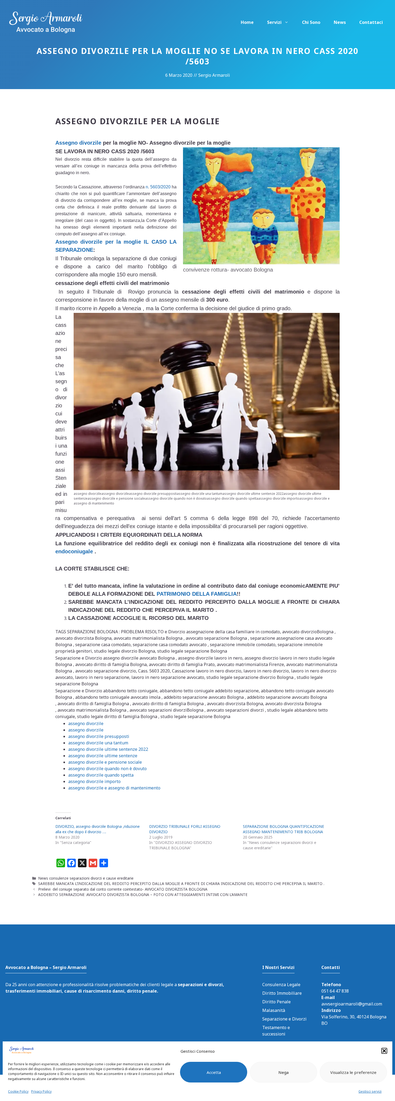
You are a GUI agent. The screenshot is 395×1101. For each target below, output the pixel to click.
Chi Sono (311, 22)
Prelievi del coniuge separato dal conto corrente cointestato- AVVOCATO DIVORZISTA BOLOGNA (122, 889)
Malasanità (273, 1010)
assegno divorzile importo (94, 781)
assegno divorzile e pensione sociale (105, 762)
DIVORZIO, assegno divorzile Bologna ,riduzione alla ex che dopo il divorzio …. (97, 829)
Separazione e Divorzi (284, 1019)
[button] (384, 1051)
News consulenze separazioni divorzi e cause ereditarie (86, 878)
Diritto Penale (276, 1002)
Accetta (214, 1072)
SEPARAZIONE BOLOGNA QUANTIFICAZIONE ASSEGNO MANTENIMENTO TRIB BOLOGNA (283, 829)
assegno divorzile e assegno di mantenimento (114, 788)
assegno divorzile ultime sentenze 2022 (108, 749)
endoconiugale (74, 551)
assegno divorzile (85, 723)
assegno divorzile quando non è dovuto (107, 768)
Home (247, 22)
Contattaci (371, 22)
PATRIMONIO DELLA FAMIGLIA (197, 594)
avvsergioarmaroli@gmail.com (351, 1004)
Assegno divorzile (78, 143)
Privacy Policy (41, 1091)
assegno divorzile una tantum (98, 743)
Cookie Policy (18, 1091)
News (340, 22)
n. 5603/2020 (158, 187)
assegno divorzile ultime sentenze (102, 756)
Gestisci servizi (370, 1091)
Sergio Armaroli (214, 75)
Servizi (274, 22)
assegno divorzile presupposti (98, 736)
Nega (283, 1072)
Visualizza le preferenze (353, 1072)
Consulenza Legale (281, 984)
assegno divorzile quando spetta (101, 775)
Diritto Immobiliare (282, 993)
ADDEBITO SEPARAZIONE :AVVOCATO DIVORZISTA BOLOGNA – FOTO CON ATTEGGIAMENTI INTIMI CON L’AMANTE (142, 894)
